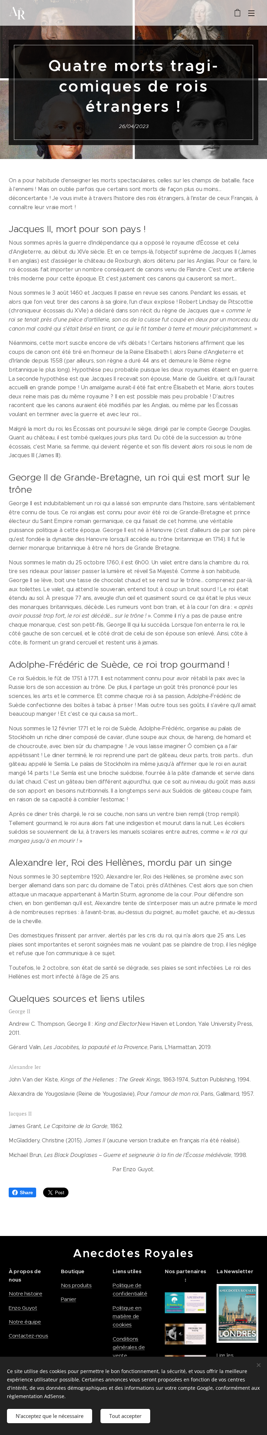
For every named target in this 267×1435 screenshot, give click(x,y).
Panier (68, 1299)
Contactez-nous (28, 1335)
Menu (251, 13)
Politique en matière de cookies (127, 1316)
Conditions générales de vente (129, 1347)
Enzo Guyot (23, 1308)
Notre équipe (25, 1321)
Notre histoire (25, 1293)
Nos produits (76, 1285)
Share (26, 1192)
